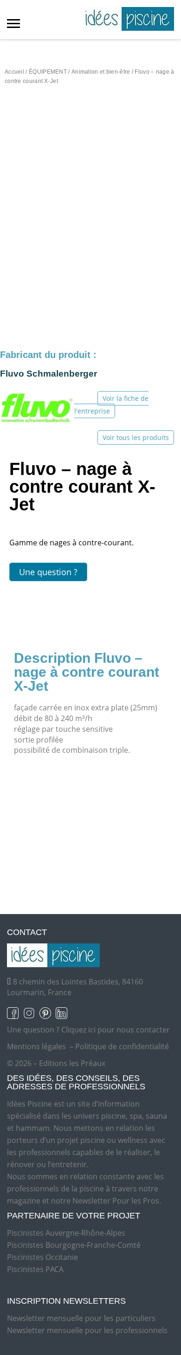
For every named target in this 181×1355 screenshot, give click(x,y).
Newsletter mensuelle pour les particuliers (81, 1318)
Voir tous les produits (136, 437)
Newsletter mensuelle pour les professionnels (87, 1330)
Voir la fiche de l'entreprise (111, 404)
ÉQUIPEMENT (48, 72)
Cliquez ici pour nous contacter (115, 1030)
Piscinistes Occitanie (42, 1257)
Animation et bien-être (100, 72)
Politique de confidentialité (122, 1046)
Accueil (14, 72)
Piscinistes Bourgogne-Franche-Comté (74, 1245)
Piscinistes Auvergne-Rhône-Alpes (66, 1233)
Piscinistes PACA (35, 1269)
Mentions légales (36, 1046)
